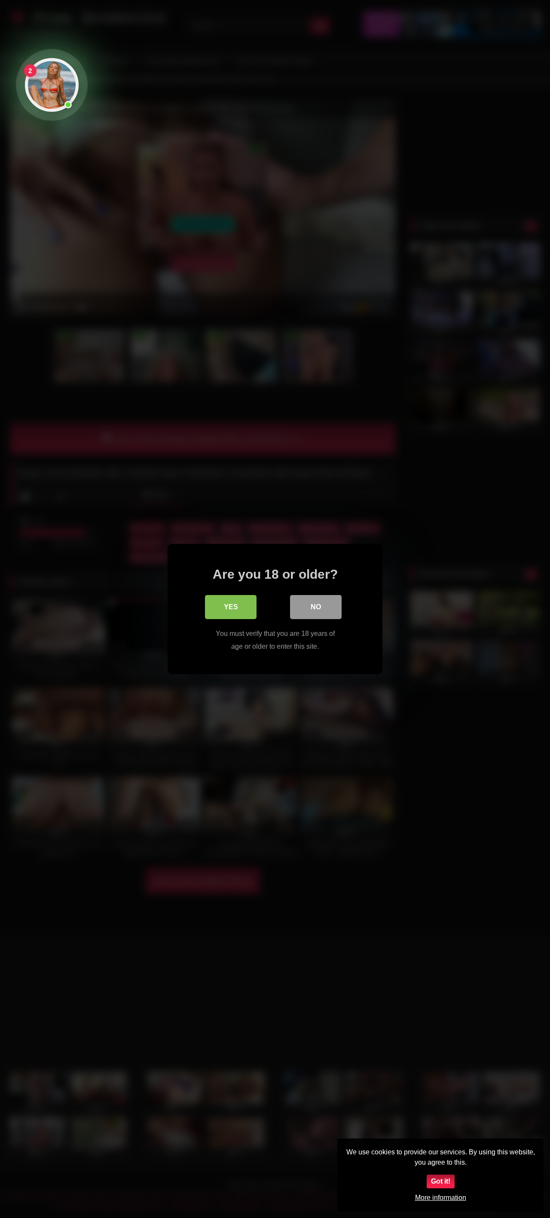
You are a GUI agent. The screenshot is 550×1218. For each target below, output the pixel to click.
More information (440, 1197)
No (316, 607)
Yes (231, 607)
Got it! (440, 1181)
